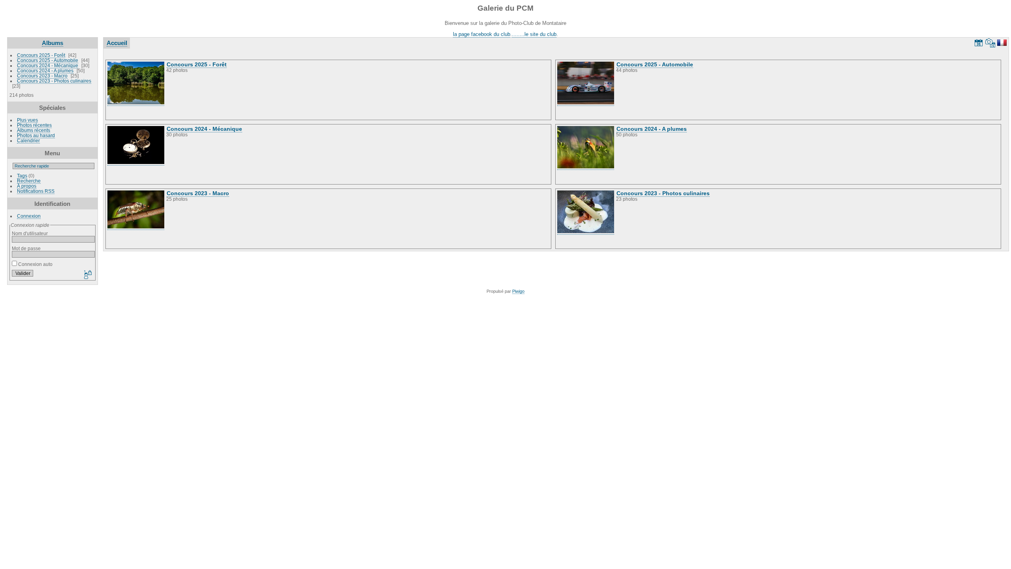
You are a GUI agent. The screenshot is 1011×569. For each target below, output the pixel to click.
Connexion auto (35, 264)
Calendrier (28, 140)
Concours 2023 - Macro (42, 75)
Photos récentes (34, 125)
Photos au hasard (36, 135)
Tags (22, 175)
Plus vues (27, 119)
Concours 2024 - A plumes (45, 70)
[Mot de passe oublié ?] (87, 275)
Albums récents (33, 130)
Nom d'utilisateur (30, 233)
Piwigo (518, 291)
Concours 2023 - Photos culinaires (54, 80)
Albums (52, 43)
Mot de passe (26, 248)
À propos (26, 185)
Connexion (29, 216)
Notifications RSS (35, 191)
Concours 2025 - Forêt (41, 55)
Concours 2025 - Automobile (47, 60)
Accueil (117, 43)
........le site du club (534, 34)
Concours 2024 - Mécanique (47, 65)
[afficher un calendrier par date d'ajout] (978, 43)
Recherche (29, 180)
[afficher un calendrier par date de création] (990, 43)
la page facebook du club (481, 34)
